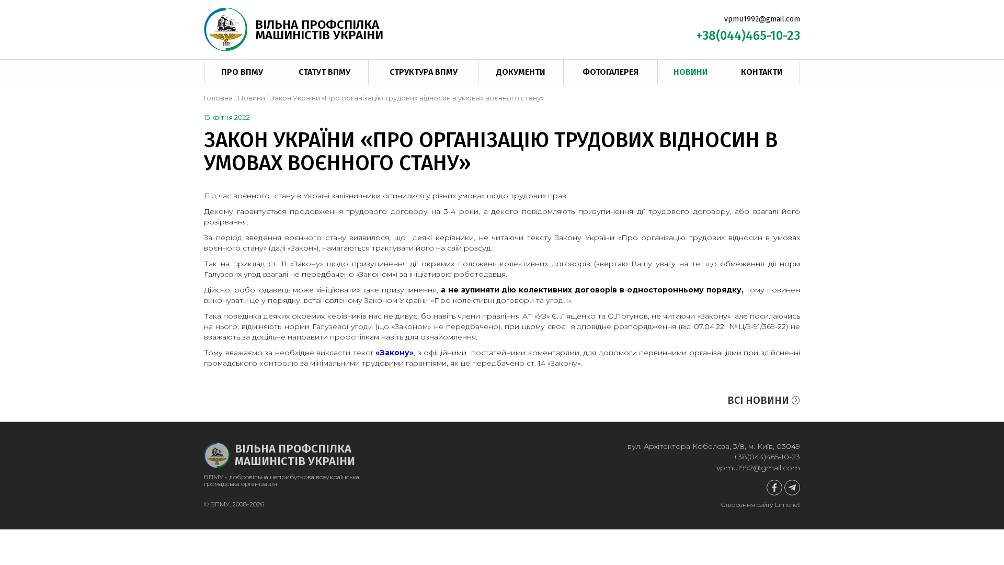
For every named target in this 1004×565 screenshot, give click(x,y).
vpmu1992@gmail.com (762, 19)
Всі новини (759, 400)
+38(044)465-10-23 (748, 35)
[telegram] (792, 487)
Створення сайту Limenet (760, 504)
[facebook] (774, 487)
